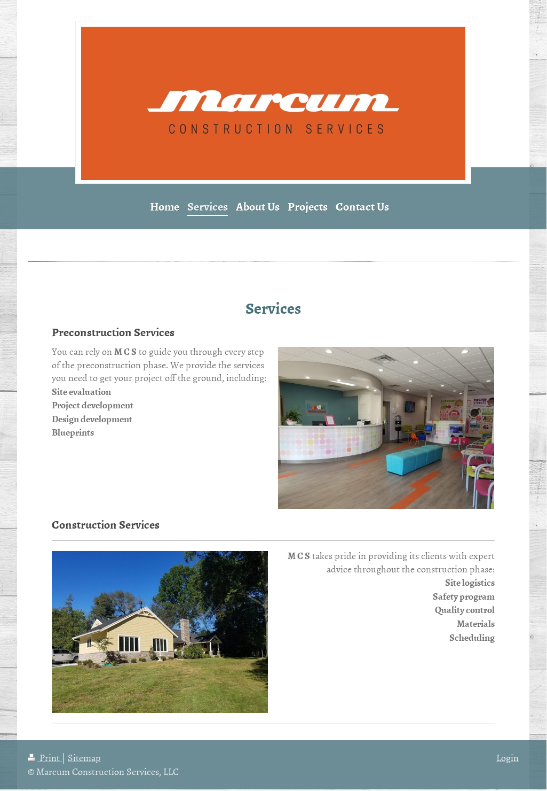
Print (49, 757)
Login (507, 757)
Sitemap (84, 757)
